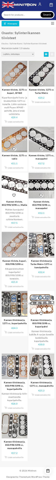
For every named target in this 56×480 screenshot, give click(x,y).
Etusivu (5, 43)
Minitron (32, 470)
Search (47, 14)
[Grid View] (46, 54)
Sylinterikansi (16, 43)
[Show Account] (40, 4)
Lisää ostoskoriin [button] (15, 122)
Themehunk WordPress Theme (34, 477)
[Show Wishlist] (29, 5)
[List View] (52, 54)
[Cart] (51, 5)
